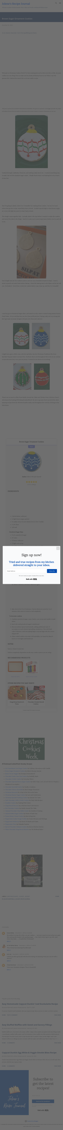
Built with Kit (31, 579)
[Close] (58, 548)
